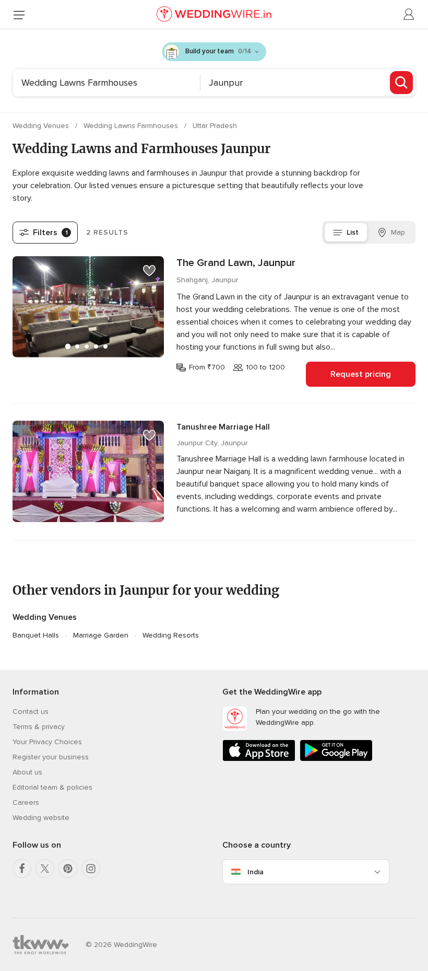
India (255, 872)
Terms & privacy (39, 726)
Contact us (31, 711)
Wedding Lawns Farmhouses (132, 125)
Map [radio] (398, 232)
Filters (50, 232)
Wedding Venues (42, 125)
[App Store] (258, 759)
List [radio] (353, 232)
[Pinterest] (67, 868)
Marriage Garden (100, 635)
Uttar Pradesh (215, 125)
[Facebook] (22, 868)
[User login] (409, 14)
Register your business (51, 757)
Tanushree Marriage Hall (223, 427)
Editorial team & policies (52, 787)
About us (27, 772)
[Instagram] (90, 868)
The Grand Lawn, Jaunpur (235, 263)
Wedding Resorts (170, 635)
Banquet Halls (36, 635)
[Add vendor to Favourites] (149, 270)
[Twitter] (44, 868)
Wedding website (41, 817)
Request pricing (360, 374)
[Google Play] (336, 759)
